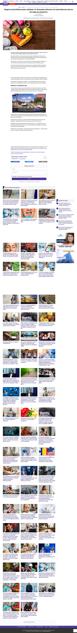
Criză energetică (27, 1)
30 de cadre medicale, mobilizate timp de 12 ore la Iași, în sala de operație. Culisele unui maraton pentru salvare (11, 439)
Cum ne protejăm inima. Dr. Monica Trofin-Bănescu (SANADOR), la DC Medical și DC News (47, 556)
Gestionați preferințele (39, 626)
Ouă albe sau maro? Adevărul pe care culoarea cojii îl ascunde (11, 496)
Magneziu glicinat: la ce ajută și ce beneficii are (10, 342)
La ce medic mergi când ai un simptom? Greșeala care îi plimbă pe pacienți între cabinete (11, 324)
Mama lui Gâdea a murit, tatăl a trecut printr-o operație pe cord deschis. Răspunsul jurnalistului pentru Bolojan (29, 614)
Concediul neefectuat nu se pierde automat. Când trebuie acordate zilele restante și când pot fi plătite (47, 380)
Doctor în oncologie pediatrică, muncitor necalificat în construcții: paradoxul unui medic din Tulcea (28, 307)
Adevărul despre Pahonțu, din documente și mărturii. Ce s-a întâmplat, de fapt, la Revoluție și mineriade (65, 210)
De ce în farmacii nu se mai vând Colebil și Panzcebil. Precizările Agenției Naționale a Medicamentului (11, 478)
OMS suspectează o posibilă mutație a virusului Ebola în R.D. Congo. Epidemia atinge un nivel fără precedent (29, 459)
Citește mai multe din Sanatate (29, 622)
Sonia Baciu (40, 14)
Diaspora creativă (39, 1)
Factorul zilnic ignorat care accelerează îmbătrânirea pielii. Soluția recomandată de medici (10, 255)
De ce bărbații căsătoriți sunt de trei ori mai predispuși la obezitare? (10, 419)
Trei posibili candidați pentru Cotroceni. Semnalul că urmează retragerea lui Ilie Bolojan (65, 204)
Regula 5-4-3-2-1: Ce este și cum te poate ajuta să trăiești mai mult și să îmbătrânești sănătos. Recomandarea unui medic (47, 399)
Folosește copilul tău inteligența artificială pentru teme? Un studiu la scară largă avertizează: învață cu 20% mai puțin (29, 439)
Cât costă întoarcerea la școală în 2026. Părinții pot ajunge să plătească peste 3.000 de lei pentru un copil (47, 202)
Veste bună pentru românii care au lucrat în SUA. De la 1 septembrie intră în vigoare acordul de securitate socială (46, 459)
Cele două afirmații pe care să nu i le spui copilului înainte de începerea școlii (29, 274)
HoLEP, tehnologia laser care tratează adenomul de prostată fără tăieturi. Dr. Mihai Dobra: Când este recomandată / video (10, 361)
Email (44, 161)
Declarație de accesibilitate (53, 626)
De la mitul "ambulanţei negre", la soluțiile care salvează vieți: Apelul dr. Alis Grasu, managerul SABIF (29, 344)
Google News (22, 158)
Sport (30, 2)
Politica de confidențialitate (22, 626)
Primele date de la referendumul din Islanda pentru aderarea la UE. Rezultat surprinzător (66, 228)
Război (21, 1)
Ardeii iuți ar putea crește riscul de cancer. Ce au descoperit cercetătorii (28, 419)
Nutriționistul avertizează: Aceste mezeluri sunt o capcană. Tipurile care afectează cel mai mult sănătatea (47, 344)
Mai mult (45, 2)
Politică (16, 1)
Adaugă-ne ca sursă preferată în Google (32, 18)
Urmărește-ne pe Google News (48, 18)
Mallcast (39, 2)
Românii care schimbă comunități (51, 1)
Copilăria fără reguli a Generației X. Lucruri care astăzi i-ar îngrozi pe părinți (29, 361)
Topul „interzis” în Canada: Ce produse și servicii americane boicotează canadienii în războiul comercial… (34, 3)
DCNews (5, 2)
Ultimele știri (11, 1)
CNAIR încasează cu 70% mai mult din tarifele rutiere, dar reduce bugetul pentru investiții (46, 307)
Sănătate (61, 1)
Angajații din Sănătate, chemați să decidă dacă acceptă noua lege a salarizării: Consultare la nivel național (47, 221)
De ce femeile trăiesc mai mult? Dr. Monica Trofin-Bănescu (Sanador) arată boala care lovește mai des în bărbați (28, 556)
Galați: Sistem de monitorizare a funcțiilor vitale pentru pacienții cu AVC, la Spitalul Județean (46, 595)
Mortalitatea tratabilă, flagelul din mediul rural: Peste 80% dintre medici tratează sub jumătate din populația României (47, 575)
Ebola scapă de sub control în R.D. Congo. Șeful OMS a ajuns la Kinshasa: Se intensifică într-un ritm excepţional (29, 497)
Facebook (16, 161)
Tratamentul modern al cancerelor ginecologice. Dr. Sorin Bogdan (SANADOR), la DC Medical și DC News (29, 478)
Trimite (29, 178)
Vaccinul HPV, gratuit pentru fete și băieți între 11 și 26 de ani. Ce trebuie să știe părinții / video (11, 274)
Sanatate (23, 7)
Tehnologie (34, 2)
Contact (46, 626)
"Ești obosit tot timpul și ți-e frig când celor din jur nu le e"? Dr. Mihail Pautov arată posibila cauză (11, 307)
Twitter (30, 161)
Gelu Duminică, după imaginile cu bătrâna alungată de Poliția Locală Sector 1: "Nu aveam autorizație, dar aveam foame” (66, 222)
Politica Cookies (31, 626)
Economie (33, 1)
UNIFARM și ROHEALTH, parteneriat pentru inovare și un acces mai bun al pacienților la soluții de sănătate (46, 516)
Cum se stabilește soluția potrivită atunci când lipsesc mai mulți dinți (29, 220)
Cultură (65, 1)
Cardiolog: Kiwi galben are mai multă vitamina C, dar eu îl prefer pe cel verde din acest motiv (47, 324)
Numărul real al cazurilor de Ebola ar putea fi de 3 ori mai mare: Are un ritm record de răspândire (46, 255)
